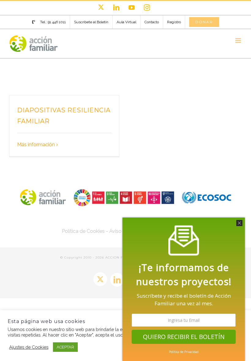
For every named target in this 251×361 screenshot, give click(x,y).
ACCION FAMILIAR (122, 257)
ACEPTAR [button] (65, 347)
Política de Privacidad (184, 352)
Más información (36, 144)
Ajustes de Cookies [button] (28, 347)
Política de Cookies (83, 231)
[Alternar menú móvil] (238, 40)
